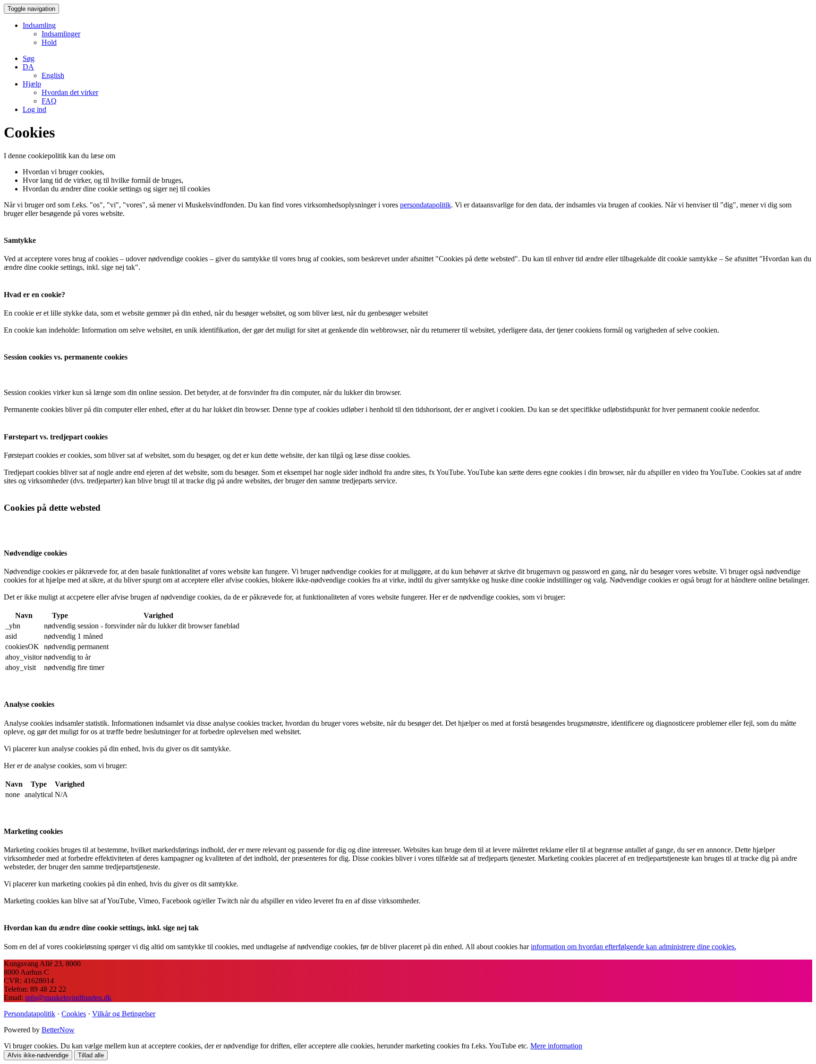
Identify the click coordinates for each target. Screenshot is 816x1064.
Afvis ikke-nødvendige (38, 1055)
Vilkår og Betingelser (123, 1014)
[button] (28, 67)
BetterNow (58, 1030)
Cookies (73, 1014)
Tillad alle (91, 1055)
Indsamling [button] (39, 25)
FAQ (49, 101)
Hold (49, 42)
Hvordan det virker (70, 92)
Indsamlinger (61, 34)
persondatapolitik (425, 205)
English (53, 75)
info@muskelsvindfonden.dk (68, 998)
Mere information (556, 1046)
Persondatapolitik (29, 1014)
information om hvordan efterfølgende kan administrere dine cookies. (633, 947)
